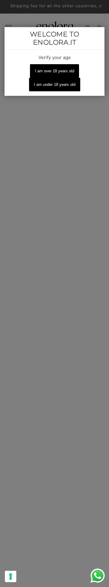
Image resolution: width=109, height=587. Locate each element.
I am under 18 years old (54, 84)
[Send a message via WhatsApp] (97, 575)
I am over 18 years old (54, 71)
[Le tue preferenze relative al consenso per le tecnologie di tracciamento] (10, 576)
